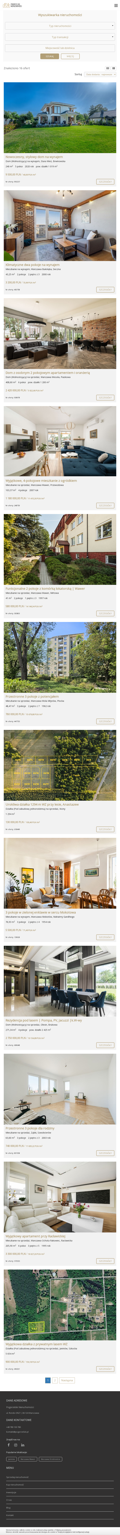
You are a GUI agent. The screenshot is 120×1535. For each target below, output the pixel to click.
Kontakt (10, 1515)
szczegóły (105, 181)
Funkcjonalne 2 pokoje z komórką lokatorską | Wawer (45, 588)
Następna (67, 1380)
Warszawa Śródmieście (50, 1459)
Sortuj (78, 74)
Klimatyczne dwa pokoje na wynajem (33, 265)
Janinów (11, 1459)
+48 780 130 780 (13, 1427)
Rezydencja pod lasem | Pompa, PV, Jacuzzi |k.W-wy (44, 1020)
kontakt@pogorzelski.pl (17, 1431)
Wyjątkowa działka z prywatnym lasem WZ (37, 1344)
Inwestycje (11, 1492)
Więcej (70, 56)
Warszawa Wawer (28, 1459)
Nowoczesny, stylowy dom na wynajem (34, 157)
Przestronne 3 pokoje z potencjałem (32, 696)
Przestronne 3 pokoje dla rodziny (30, 1128)
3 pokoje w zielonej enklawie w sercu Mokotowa (41, 912)
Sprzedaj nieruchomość (17, 1477)
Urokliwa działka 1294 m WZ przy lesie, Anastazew (42, 804)
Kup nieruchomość (15, 1484)
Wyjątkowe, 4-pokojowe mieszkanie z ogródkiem (41, 480)
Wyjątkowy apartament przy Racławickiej (35, 1236)
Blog (8, 1507)
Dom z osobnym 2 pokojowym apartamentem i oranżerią (48, 373)
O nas (9, 1499)
